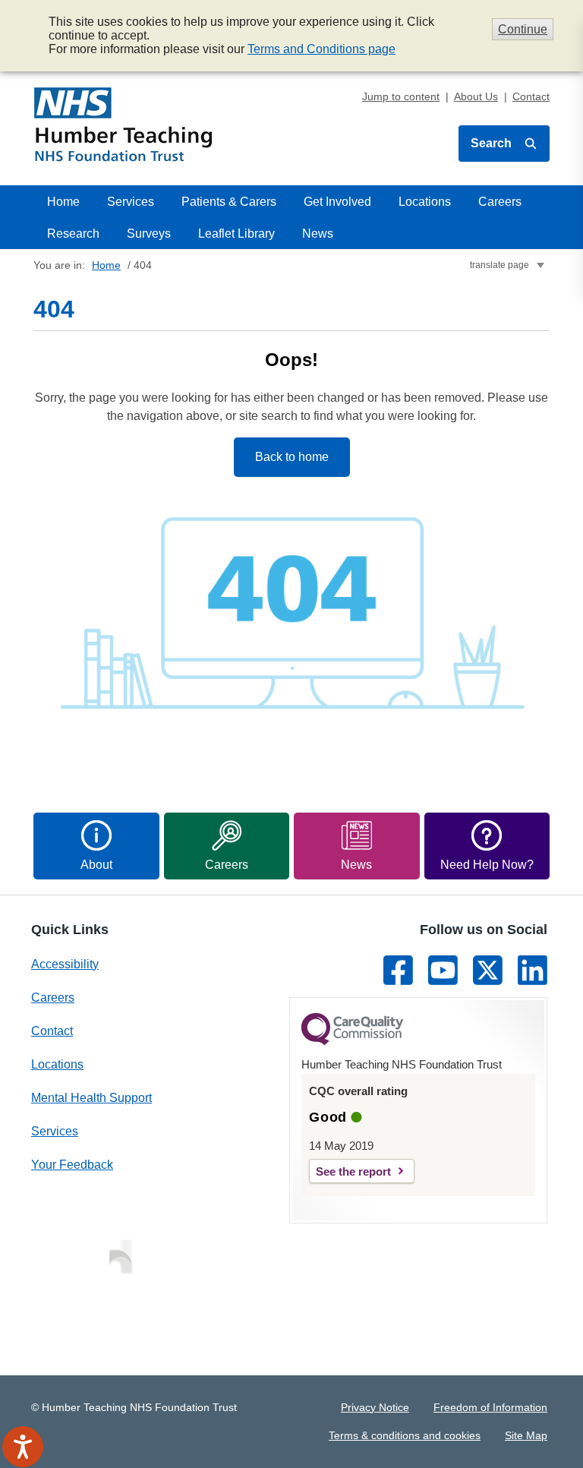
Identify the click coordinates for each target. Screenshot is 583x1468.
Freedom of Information (490, 1407)
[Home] (123, 125)
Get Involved (337, 201)
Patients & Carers (228, 201)
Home (63, 201)
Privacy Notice (375, 1407)
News (317, 233)
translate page (499, 265)
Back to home (292, 456)
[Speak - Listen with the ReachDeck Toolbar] (22, 1446)
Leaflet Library (236, 233)
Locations (425, 201)
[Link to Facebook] (398, 970)
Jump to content (401, 96)
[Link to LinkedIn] (532, 970)
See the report (353, 1171)
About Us (476, 96)
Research (73, 233)
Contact (531, 96)
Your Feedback (72, 1164)
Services (130, 201)
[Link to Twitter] (488, 970)
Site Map (526, 1435)
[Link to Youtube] (443, 970)
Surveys (149, 233)
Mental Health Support (91, 1097)
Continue (522, 29)
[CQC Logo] (352, 1041)
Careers (500, 201)
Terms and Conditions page (321, 49)
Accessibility (65, 964)
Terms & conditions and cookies (405, 1435)
